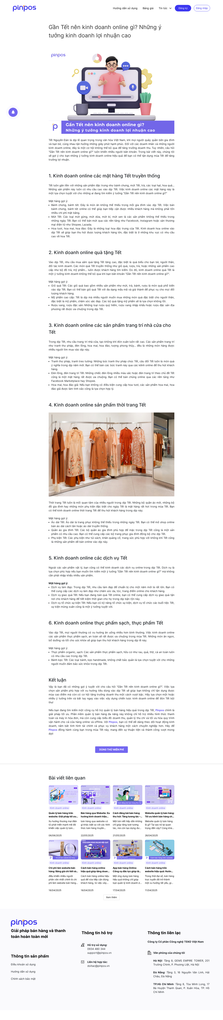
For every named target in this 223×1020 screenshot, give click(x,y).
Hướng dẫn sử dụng (125, 8)
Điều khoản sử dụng (23, 964)
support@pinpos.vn (99, 952)
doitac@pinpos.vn (98, 965)
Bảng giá (148, 8)
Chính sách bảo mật (23, 978)
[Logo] (24, 8)
